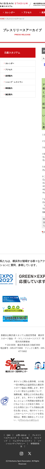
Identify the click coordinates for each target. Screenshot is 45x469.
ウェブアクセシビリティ (22, 441)
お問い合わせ (21, 435)
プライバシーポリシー (29, 420)
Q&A (8, 435)
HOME (2, 19)
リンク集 (25, 438)
